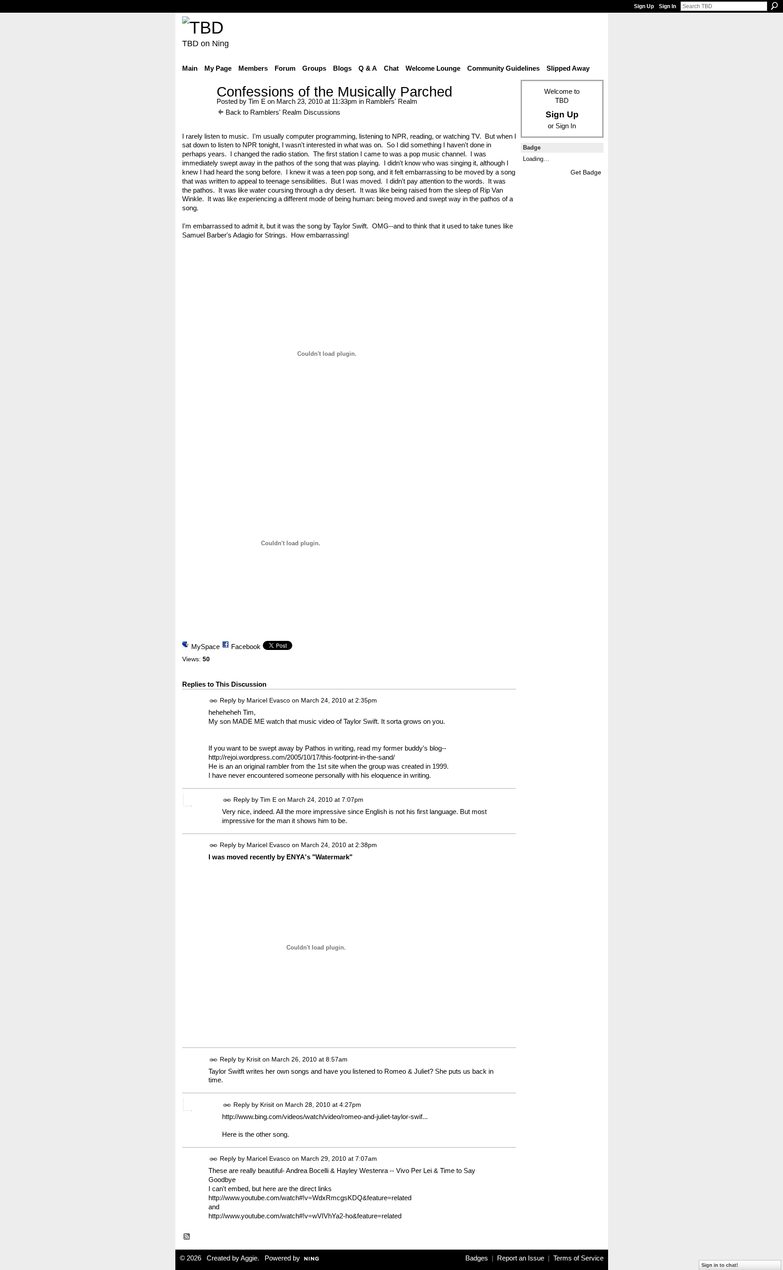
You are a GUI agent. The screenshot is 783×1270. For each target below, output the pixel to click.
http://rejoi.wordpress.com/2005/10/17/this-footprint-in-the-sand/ (301, 757)
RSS (187, 1237)
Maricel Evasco (268, 700)
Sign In (667, 6)
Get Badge (585, 172)
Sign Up (644, 6)
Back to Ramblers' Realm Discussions (283, 112)
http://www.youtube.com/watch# (255, 1198)
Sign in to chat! (719, 1265)
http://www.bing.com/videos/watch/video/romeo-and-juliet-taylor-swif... (325, 1116)
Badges (476, 1258)
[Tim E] (196, 108)
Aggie (249, 1258)
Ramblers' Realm (391, 101)
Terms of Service (578, 1258)
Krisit (253, 1059)
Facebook (246, 646)
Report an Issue (520, 1258)
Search (774, 6)
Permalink (213, 701)
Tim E (257, 101)
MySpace (205, 646)
